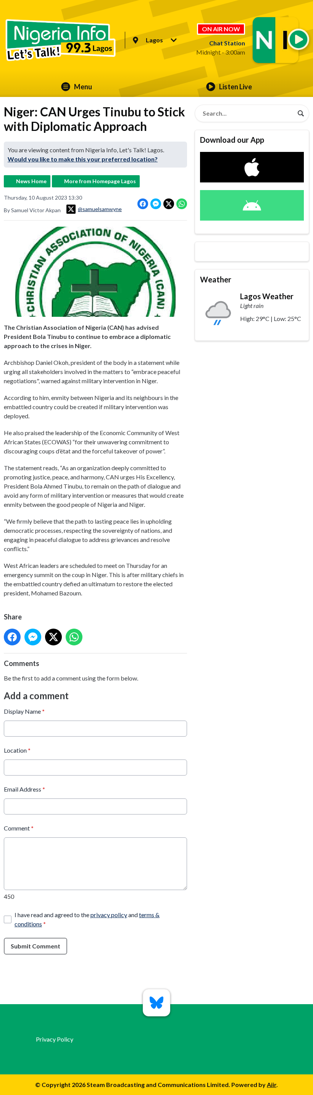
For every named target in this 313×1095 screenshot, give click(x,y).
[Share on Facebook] (142, 203)
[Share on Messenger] (155, 203)
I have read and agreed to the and (87, 919)
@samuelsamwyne (100, 209)
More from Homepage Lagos (100, 181)
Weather (215, 279)
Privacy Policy (54, 1039)
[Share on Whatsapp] (181, 203)
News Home (31, 181)
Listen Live (235, 86)
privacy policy (108, 914)
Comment (19, 828)
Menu (83, 86)
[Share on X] (168, 203)
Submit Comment (35, 946)
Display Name (24, 711)
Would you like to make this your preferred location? (83, 159)
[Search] (300, 113)
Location (17, 750)
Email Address (24, 789)
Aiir (271, 1084)
